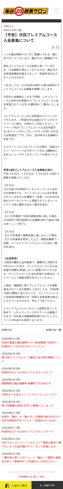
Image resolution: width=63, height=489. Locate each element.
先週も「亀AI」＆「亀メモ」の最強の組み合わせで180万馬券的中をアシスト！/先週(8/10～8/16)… (31, 418)
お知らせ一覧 (53, 330)
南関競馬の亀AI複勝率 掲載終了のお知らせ (26, 383)
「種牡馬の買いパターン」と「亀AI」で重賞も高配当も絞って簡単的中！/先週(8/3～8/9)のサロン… (31, 459)
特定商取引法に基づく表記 (31, 476)
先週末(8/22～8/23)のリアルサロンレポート (27, 372)
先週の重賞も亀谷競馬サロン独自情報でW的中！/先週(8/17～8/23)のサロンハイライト (30, 344)
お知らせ (8, 26)
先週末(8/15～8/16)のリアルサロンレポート (27, 431)
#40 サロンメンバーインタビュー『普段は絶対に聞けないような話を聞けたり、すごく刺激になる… (31, 444)
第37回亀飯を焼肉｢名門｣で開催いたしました (28, 405)
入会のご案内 (19, 485)
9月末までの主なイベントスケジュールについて (29, 394)
